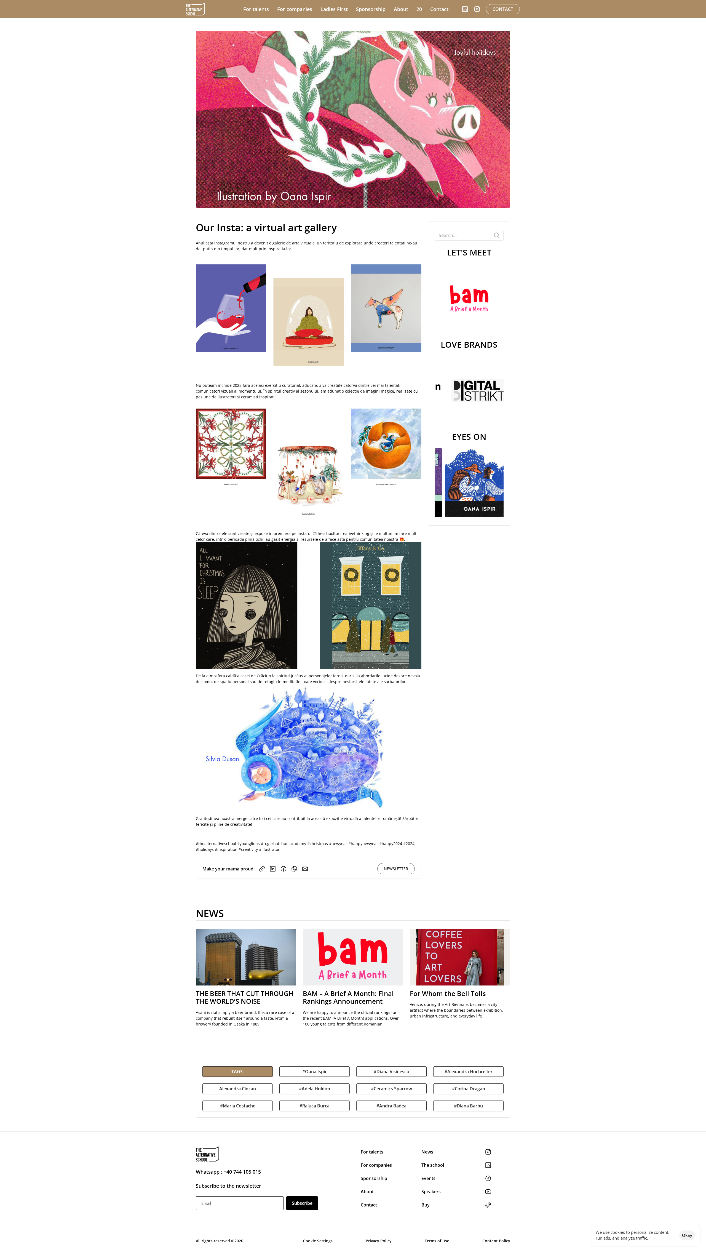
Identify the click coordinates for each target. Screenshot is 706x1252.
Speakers (431, 1192)
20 (419, 9)
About (367, 1192)
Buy (425, 1205)
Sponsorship (374, 1178)
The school (432, 1165)
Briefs (318, 24)
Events (429, 1178)
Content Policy (496, 1240)
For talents (372, 1152)
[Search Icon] (469, 235)
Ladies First (334, 9)
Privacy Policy (379, 1240)
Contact (369, 1205)
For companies (376, 1165)
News (427, 1152)
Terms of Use (437, 1240)
